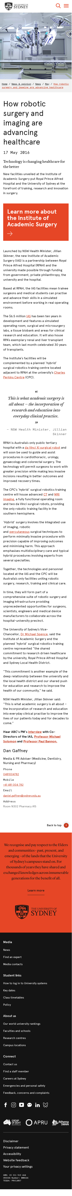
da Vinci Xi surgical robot (42, 447)
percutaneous (19, 532)
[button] (58, 6)
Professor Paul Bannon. (40, 741)
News (38, 84)
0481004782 (11, 774)
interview (35, 732)
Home (4, 84)
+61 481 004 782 (13, 784)
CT (45, 494)
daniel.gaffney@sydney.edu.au (22, 795)
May (47, 84)
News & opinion (21, 84)
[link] (36, 950)
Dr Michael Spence (34, 634)
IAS (28, 316)
